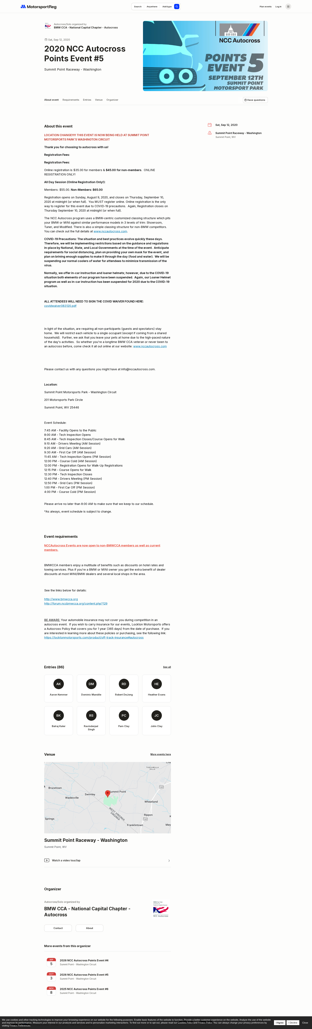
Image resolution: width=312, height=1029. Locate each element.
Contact (58, 928)
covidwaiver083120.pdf (60, 305)
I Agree (280, 1022)
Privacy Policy (205, 1022)
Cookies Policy (185, 1022)
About (89, 928)
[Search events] (176, 6)
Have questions (256, 100)
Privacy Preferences (20, 1025)
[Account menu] (288, 6)
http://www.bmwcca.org (61, 599)
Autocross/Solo (62, 24)
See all (167, 667)
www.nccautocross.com (110, 231)
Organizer (112, 99)
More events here (160, 754)
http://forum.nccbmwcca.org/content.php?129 (75, 603)
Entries (87, 99)
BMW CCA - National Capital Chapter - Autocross (86, 27)
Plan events (266, 6)
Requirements (71, 99)
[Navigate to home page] (39, 6)
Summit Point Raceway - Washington (72, 69)
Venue (99, 99)
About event (51, 99)
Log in (278, 6)
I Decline (292, 1022)
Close (305, 1022)
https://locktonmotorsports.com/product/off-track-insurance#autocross (94, 637)
